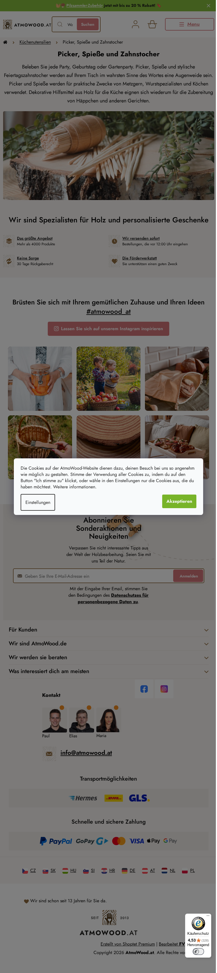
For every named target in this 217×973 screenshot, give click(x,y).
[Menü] (203, 917)
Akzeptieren (177, 501)
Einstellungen (35, 502)
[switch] (194, 951)
